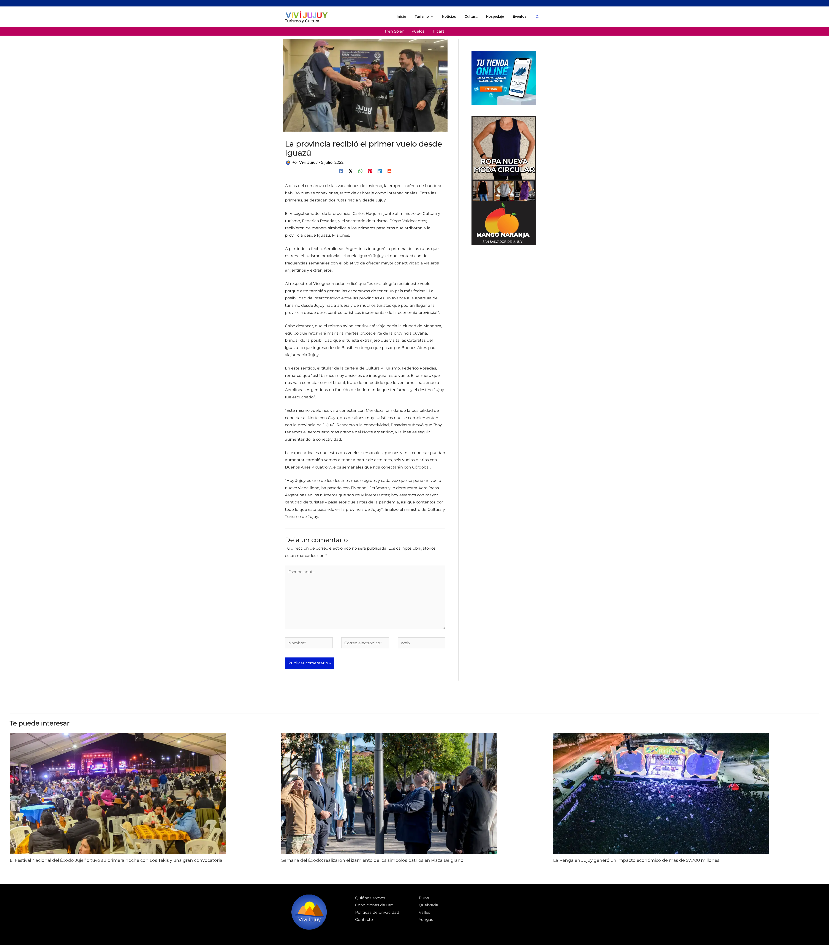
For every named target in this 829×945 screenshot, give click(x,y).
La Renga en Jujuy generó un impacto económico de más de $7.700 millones (636, 860)
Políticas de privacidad (377, 912)
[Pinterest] (370, 170)
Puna (424, 898)
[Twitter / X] (350, 170)
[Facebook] (341, 170)
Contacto (364, 919)
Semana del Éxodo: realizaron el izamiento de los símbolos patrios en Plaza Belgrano (372, 860)
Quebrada (428, 905)
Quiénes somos (370, 898)
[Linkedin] (380, 170)
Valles (424, 912)
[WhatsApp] (360, 170)
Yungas (426, 919)
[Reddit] (389, 170)
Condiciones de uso (374, 905)
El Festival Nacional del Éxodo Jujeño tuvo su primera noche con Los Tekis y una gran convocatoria (116, 860)
